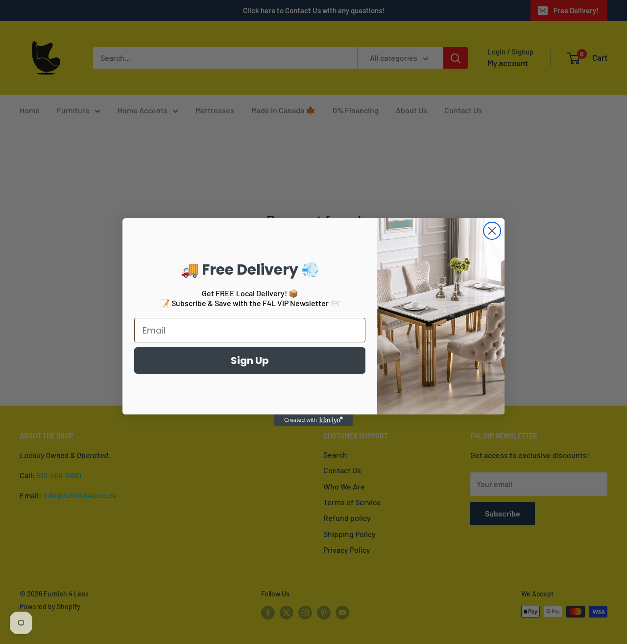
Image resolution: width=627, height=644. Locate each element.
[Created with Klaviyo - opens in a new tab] (313, 420)
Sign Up (250, 360)
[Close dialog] (492, 230)
